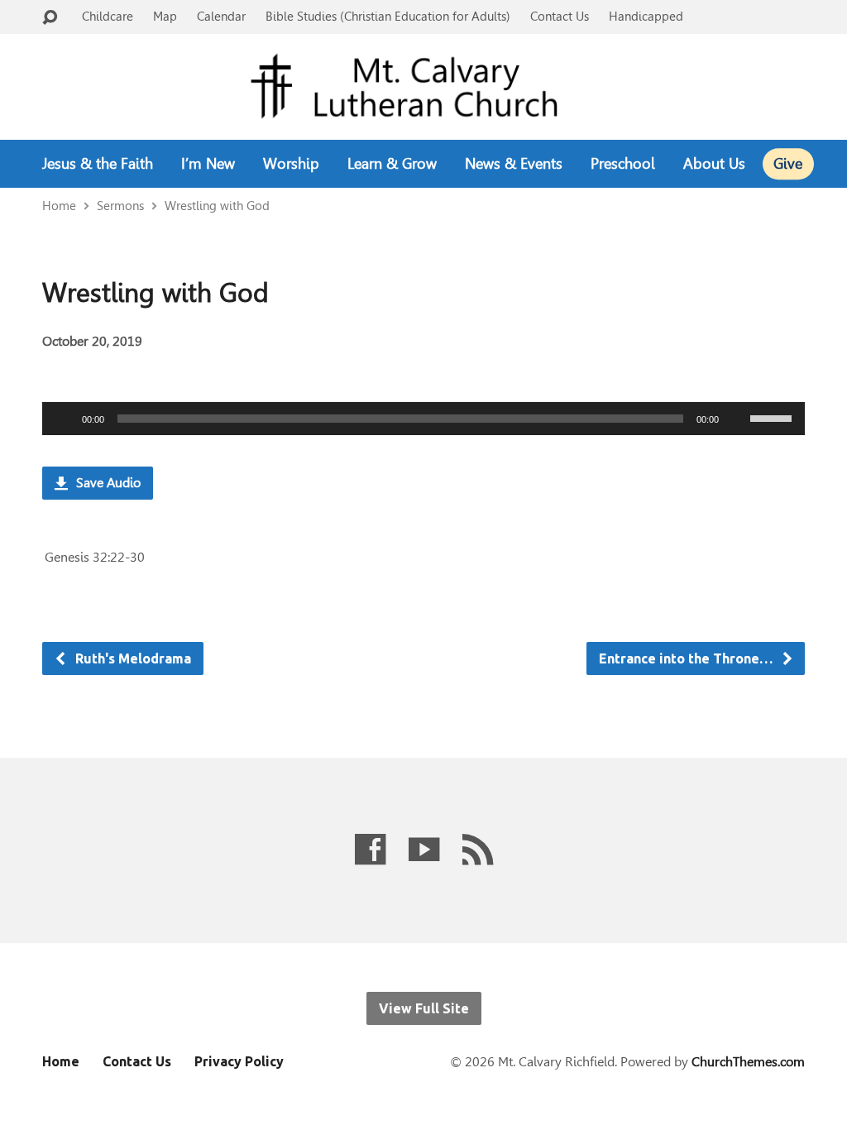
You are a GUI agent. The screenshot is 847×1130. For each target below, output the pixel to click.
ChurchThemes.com (748, 1062)
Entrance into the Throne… (687, 658)
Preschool (623, 163)
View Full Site (424, 1008)
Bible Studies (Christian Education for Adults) (388, 16)
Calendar (221, 16)
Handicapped (646, 16)
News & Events (513, 163)
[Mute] (737, 418)
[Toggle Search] (49, 17)
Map (165, 16)
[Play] (63, 418)
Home (59, 205)
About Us (714, 163)
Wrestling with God (217, 205)
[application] (423, 418)
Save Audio (107, 483)
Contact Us (559, 16)
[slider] (773, 417)
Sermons (120, 205)
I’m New (208, 163)
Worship (291, 163)
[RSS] (477, 849)
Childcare (107, 16)
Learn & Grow (392, 163)
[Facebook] (370, 849)
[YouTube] (424, 849)
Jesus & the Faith (97, 163)
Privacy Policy (239, 1061)
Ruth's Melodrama (131, 658)
